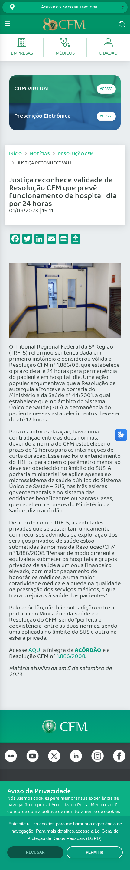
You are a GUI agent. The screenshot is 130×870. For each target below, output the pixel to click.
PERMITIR (94, 852)
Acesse (106, 89)
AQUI (35, 650)
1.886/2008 (71, 656)
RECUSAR (35, 852)
